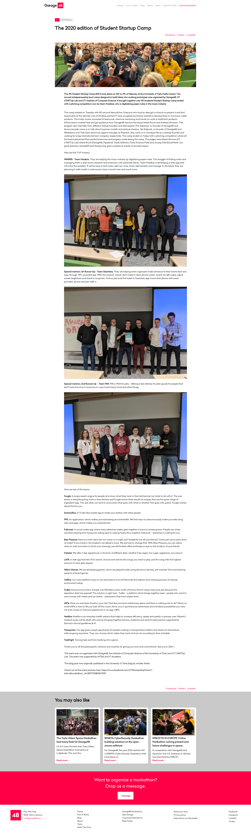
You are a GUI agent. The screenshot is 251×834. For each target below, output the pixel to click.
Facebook (170, 34)
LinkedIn (191, 34)
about (150, 5)
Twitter (180, 34)
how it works (132, 5)
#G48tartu (67, 19)
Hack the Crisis (169, 5)
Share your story (181, 811)
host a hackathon (187, 5)
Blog (142, 5)
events (120, 5)
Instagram (233, 815)
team (157, 5)
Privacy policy (180, 815)
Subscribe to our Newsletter (186, 818)
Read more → (63, 760)
